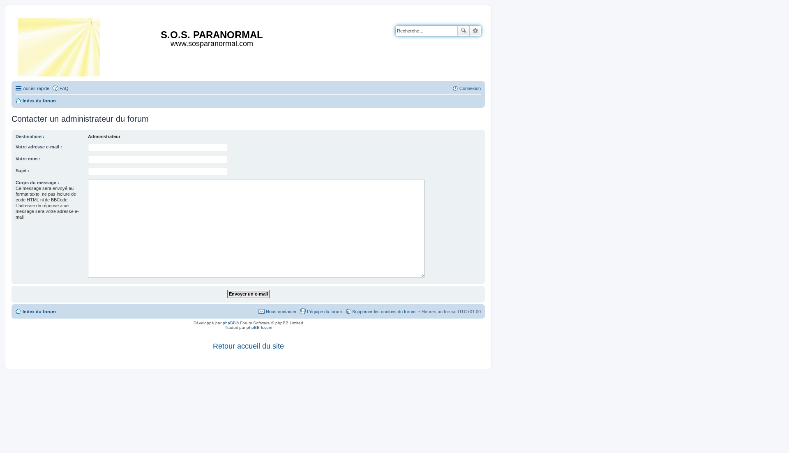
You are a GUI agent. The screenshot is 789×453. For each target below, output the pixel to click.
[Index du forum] (59, 45)
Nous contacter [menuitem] (281, 311)
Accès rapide (36, 88)
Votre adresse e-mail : (39, 146)
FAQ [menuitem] (64, 88)
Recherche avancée (475, 31)
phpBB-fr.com (259, 327)
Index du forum (39, 311)
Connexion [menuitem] (470, 88)
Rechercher (463, 31)
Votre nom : (28, 158)
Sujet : (23, 170)
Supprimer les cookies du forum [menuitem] (383, 311)
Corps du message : (37, 182)
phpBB (229, 323)
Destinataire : (30, 136)
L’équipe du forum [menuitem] (324, 311)
